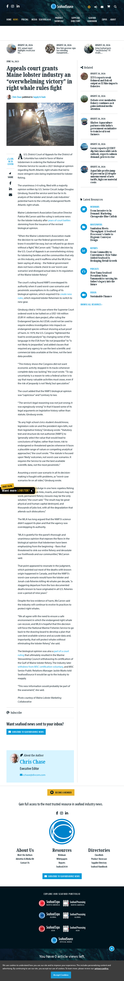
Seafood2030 (45, 19)
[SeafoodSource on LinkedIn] (18, 6)
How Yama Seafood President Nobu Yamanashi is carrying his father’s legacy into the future (103, 278)
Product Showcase (59, 19)
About (113, 19)
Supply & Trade (39, 96)
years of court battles (59, 220)
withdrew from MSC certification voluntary (40, 666)
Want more (16, 490)
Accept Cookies (61, 975)
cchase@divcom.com (34, 774)
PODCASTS (94, 268)
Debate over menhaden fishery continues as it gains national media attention (103, 104)
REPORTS (94, 248)
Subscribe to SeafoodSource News (27, 731)
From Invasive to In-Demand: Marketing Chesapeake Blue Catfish (103, 213)
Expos (104, 19)
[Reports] (85, 250)
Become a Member (63, 792)
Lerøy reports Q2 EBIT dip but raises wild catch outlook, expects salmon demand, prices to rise (103, 152)
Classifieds (99, 854)
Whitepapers (62, 858)
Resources (62, 850)
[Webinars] (85, 209)
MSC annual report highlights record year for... (26, 50)
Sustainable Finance (101, 296)
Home (8, 19)
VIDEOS (93, 292)
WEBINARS (94, 206)
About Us (25, 850)
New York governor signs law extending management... (66, 50)
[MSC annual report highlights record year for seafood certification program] (11, 49)
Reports (62, 862)
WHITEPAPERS (96, 224)
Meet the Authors (24, 854)
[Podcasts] (85, 271)
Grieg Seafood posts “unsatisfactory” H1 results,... (103, 50)
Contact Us (25, 862)
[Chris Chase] (9, 97)
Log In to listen (10, 161)
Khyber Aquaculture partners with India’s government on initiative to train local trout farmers (103, 128)
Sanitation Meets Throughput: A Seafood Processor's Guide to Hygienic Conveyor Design (103, 234)
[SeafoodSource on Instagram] (12, 6)
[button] (10, 183)
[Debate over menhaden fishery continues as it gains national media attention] (84, 99)
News (15, 19)
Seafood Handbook (92, 19)
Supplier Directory (75, 19)
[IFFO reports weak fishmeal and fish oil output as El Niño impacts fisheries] (84, 76)
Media (34, 19)
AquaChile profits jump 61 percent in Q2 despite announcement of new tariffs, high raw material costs (103, 176)
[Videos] (85, 295)
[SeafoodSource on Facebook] (7, 6)
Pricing (24, 19)
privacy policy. (101, 968)
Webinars (62, 854)
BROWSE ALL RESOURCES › (91, 304)
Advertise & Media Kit (25, 858)
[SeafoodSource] (62, 6)
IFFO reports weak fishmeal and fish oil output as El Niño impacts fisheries (104, 82)
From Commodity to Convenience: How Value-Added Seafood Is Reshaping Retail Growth (104, 256)
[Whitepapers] (85, 227)
